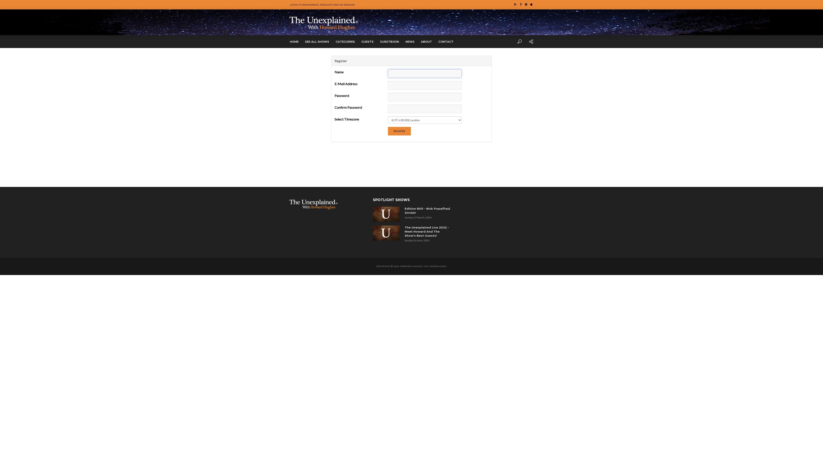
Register (399, 131)
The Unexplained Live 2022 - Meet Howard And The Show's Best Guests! (427, 231)
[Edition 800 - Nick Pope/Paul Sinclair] (387, 214)
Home (294, 41)
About (426, 41)
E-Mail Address (346, 84)
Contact (446, 41)
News (410, 41)
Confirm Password (348, 107)
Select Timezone (347, 119)
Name (339, 72)
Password (342, 95)
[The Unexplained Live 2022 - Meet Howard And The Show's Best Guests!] (387, 233)
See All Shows (317, 41)
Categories (345, 41)
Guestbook (389, 41)
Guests (367, 41)
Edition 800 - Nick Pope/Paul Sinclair (427, 210)
